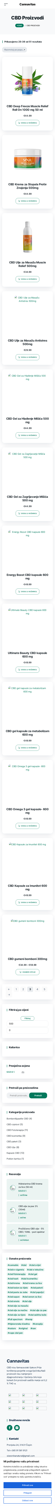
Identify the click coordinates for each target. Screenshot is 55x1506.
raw (34, 1328)
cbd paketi (37, 1287)
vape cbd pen (16, 1333)
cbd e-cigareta (16, 1269)
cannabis (13, 1265)
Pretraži (38, 1095)
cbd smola (14, 1301)
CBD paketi (12, 1141)
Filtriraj (27, 1018)
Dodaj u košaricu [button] (29, 123)
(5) (15, 1072)
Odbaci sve (27, 1500)
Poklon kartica (14, 1158)
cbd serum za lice (32, 1296)
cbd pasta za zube (18, 1292)
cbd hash (13, 1278)
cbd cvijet (36, 1265)
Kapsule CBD (13, 1153)
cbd (25, 1265)
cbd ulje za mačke (18, 1310)
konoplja (38, 1324)
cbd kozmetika (30, 1278)
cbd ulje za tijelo (17, 1314)
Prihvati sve (27, 1485)
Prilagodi (28, 1493)
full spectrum (15, 1319)
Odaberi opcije (29, 972)
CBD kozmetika (14, 1136)
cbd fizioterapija (17, 1274)
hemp (29, 1319)
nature (12, 1328)
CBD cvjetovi (13, 1124)
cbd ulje (28, 1301)
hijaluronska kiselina (19, 1324)
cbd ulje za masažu (18, 1305)
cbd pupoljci (38, 1292)
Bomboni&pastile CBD (17, 1118)
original (24, 1328)
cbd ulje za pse (39, 1310)
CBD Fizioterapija (15, 1130)
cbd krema (14, 1283)
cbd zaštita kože (38, 1314)
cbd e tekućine (35, 1269)
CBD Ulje (11, 1147)
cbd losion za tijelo (18, 1287)
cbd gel (33, 1274)
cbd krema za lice (33, 1283)
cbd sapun (14, 1296)
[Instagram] (17, 1428)
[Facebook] (9, 1428)
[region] (27, 1481)
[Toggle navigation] (6, 4)
